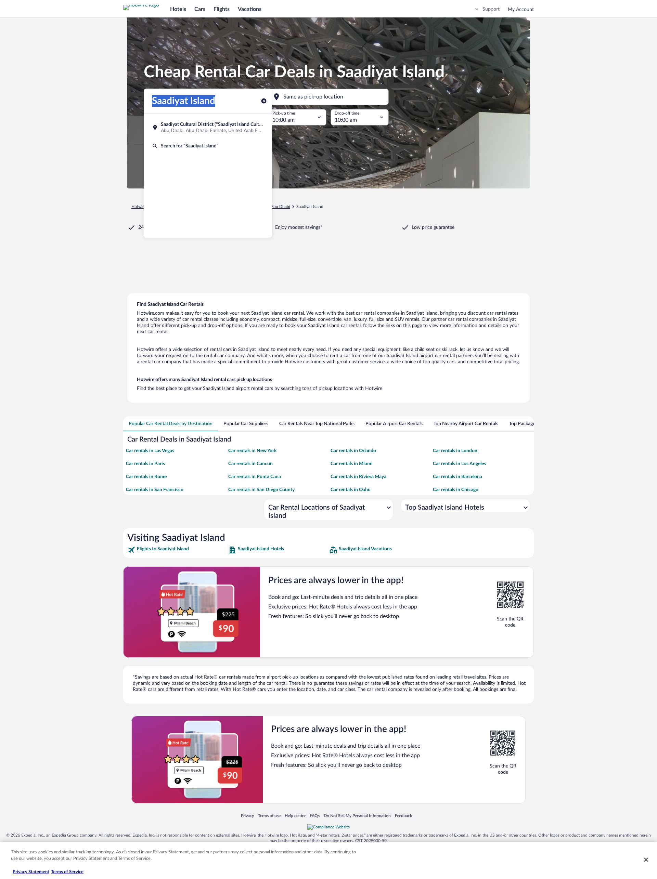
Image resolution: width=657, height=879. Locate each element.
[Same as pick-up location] (328, 97)
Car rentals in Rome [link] (146, 476)
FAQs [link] (315, 815)
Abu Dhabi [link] (280, 207)
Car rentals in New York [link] (252, 450)
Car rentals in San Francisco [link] (154, 489)
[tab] (170, 423)
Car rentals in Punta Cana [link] (254, 476)
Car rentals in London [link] (455, 450)
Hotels (178, 9)
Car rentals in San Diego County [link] (261, 489)
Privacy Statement (31, 872)
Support (491, 9)
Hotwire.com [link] (143, 207)
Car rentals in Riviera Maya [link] (358, 476)
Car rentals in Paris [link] (145, 463)
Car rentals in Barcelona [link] (457, 476)
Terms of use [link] (269, 815)
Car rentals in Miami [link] (352, 463)
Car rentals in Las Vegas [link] (150, 450)
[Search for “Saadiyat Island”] (208, 146)
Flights (222, 9)
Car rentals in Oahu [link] (351, 489)
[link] (177, 550)
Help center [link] (295, 815)
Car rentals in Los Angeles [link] (459, 463)
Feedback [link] (403, 815)
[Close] (646, 859)
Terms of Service (67, 872)
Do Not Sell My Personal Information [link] (357, 815)
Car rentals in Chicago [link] (455, 489)
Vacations (249, 9)
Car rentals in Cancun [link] (250, 463)
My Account (521, 9)
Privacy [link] (247, 815)
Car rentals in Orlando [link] (353, 450)
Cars (199, 9)
